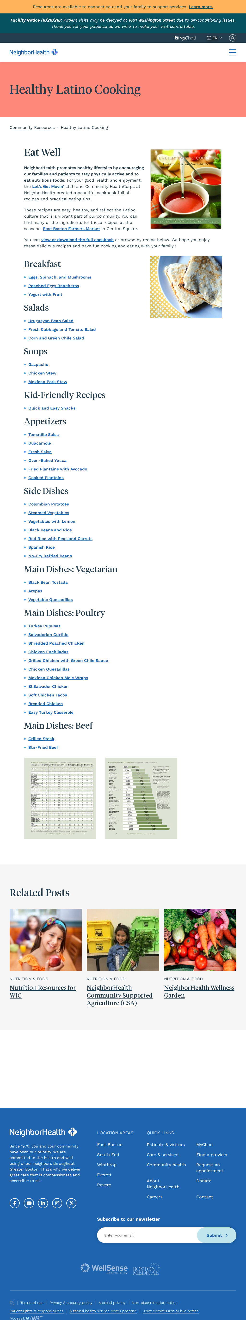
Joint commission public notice (171, 1311)
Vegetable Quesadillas (50, 599)
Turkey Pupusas (44, 626)
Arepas (35, 591)
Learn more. (201, 6)
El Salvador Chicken (48, 686)
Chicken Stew (42, 373)
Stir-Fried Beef (43, 747)
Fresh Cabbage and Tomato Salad (62, 329)
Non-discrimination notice (155, 1302)
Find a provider (212, 1154)
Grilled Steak (41, 738)
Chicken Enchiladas (48, 651)
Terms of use (31, 1302)
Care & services (162, 1154)
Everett (104, 1174)
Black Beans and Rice (50, 530)
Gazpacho (38, 364)
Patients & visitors (166, 1144)
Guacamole (39, 443)
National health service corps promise (103, 1311)
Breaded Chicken (45, 703)
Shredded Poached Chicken (56, 643)
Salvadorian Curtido (48, 634)
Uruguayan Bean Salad (51, 320)
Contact (204, 1196)
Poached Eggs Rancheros (53, 285)
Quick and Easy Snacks (51, 408)
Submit (215, 1235)
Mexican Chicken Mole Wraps (58, 677)
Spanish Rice (41, 547)
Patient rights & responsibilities (37, 1311)
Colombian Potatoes (48, 504)
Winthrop (107, 1164)
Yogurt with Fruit (45, 294)
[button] (232, 52)
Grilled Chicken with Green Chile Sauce (68, 660)
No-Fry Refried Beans (50, 555)
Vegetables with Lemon (51, 521)
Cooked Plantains (46, 477)
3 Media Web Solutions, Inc (12, 1303)
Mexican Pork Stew (47, 381)
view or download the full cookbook (77, 239)
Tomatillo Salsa (43, 434)
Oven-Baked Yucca (47, 460)
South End (108, 1154)
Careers (154, 1196)
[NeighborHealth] (34, 52)
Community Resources (32, 127)
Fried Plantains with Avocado (57, 469)
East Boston (110, 1144)
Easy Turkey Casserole (51, 712)
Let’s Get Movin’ (48, 186)
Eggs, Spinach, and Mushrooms (59, 277)
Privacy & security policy (70, 1302)
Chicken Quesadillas (49, 669)
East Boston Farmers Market (71, 228)
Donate (203, 1180)
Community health (166, 1164)
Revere (104, 1184)
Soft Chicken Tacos (47, 695)
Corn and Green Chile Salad (56, 338)
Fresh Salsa (40, 451)
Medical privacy (112, 1302)
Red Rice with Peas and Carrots (60, 538)
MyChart (185, 38)
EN (215, 38)
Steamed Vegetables (48, 512)
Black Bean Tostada (48, 582)
